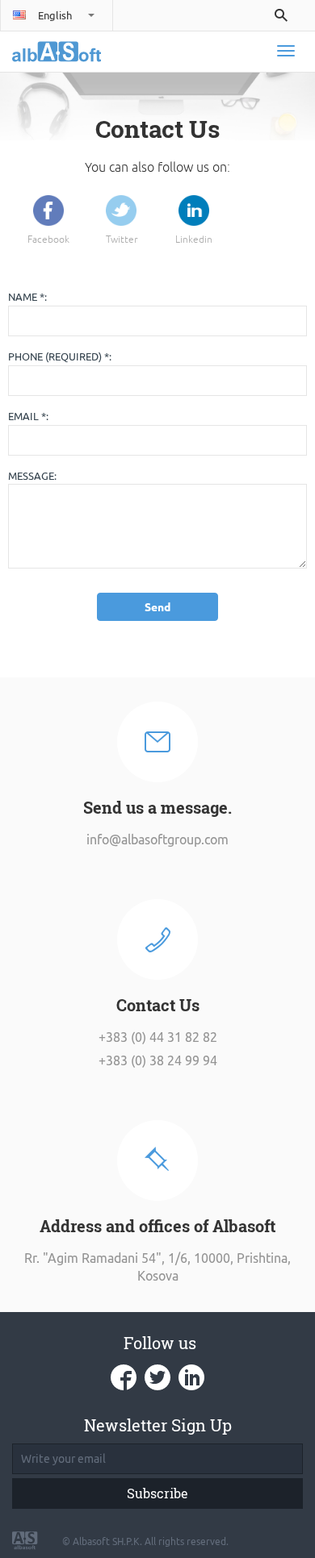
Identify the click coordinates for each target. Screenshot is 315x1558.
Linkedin (193, 240)
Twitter (121, 240)
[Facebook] (48, 210)
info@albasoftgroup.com (157, 839)
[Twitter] (121, 210)
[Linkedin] (193, 210)
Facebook (48, 240)
